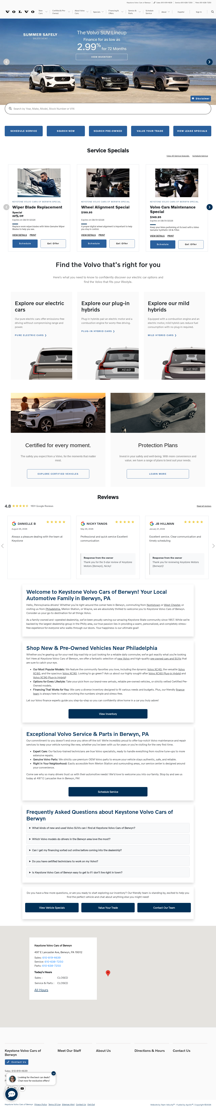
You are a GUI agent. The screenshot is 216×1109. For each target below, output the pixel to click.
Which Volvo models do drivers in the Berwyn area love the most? (71, 838)
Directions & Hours (149, 1050)
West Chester (172, 604)
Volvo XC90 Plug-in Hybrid (49, 677)
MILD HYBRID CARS (161, 335)
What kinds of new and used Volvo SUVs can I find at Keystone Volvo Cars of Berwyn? (83, 827)
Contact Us (18, 1062)
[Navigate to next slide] (213, 61)
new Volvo (123, 658)
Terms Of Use (54, 1104)
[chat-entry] (11, 1094)
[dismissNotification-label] (53, 1073)
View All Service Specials (178, 156)
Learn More (158, 473)
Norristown (153, 604)
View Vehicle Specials (52, 907)
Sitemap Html (68, 1104)
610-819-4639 (51, 957)
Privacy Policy (40, 1104)
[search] (212, 12)
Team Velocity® (168, 1104)
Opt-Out (91, 1104)
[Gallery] (108, 62)
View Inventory (108, 713)
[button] (108, 973)
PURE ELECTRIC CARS (29, 335)
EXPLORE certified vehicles (58, 473)
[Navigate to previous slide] (2, 61)
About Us (103, 1050)
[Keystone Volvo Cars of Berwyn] (20, 11)
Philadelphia (53, 608)
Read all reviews (204, 506)
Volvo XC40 (154, 669)
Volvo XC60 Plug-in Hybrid (164, 673)
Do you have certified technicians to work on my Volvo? (65, 861)
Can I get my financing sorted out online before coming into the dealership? (77, 850)
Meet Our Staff (69, 1050)
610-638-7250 (54, 961)
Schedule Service (200, 156)
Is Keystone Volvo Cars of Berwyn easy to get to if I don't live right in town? (77, 872)
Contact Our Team (164, 907)
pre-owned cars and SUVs (165, 658)
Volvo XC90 (69, 673)
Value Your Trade (108, 907)
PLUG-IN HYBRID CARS (96, 331)
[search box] (108, 108)
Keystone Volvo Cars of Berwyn (19, 1104)
